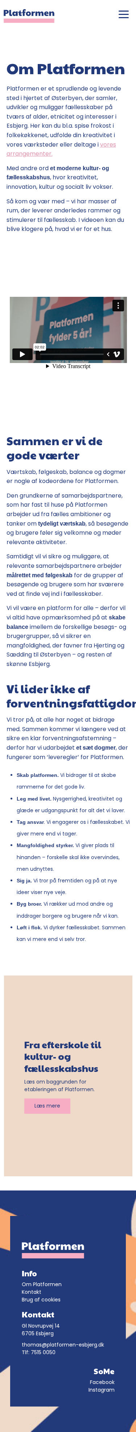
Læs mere (47, 1105)
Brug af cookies (41, 1299)
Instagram (101, 1389)
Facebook (102, 1382)
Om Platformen (42, 1284)
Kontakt (31, 1292)
